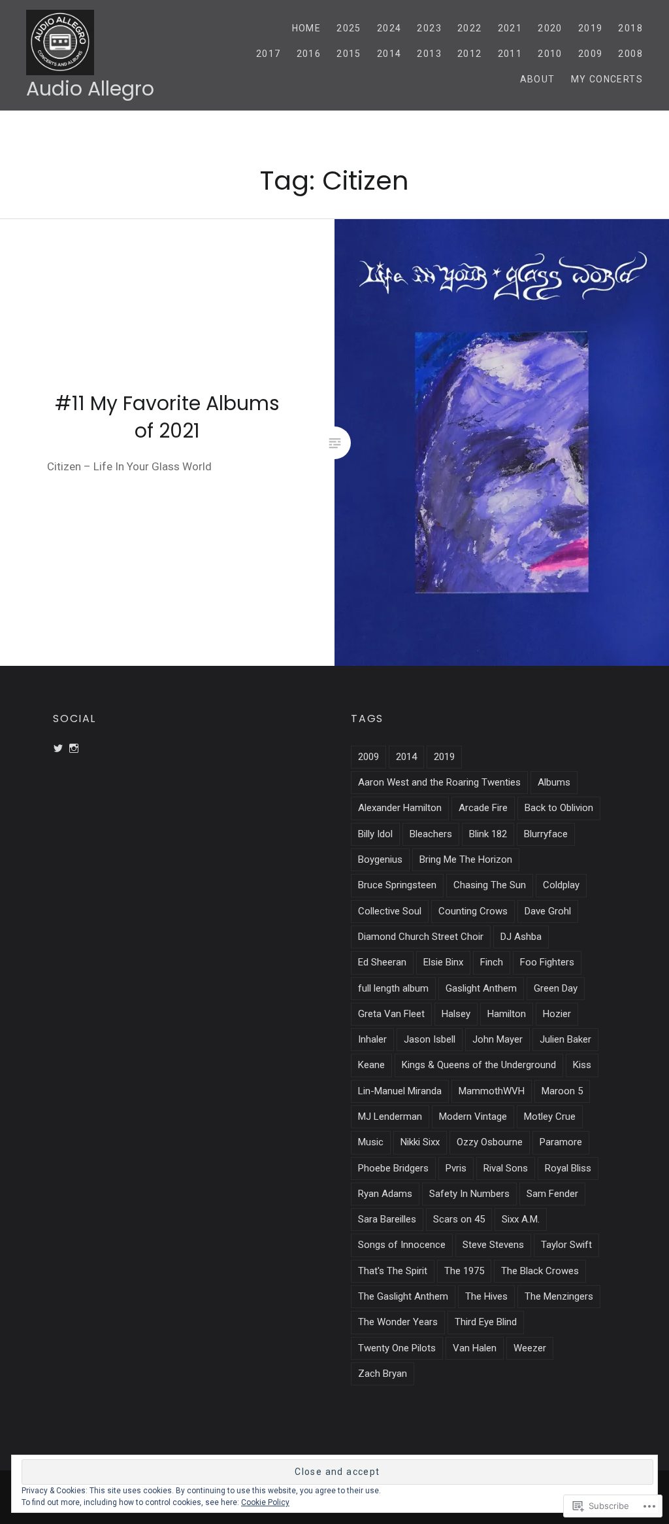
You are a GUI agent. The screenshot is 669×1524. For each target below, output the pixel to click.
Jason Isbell (429, 1039)
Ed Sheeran (382, 962)
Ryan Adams (385, 1194)
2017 (268, 53)
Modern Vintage (473, 1116)
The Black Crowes (540, 1271)
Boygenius (380, 859)
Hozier (557, 1014)
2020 (550, 28)
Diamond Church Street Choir (420, 937)
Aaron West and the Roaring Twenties (439, 782)
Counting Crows (473, 911)
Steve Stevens (493, 1245)
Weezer (530, 1348)
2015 (348, 53)
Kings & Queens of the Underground (479, 1065)
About (537, 79)
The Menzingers (559, 1296)
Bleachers (431, 834)
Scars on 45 (459, 1219)
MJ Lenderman (390, 1116)
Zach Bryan (382, 1373)
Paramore (561, 1142)
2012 (469, 53)
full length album (393, 988)
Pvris (456, 1168)
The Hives (486, 1296)
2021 (510, 28)
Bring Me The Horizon (465, 859)
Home (306, 28)
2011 (510, 53)
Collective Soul (389, 911)
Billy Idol (375, 834)
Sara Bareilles (387, 1219)
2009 (590, 53)
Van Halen (475, 1348)
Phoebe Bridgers (393, 1168)
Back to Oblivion (559, 808)
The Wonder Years (398, 1322)
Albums (554, 782)
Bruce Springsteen (397, 885)
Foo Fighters (547, 962)
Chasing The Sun (489, 885)
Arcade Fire (483, 808)
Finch (491, 962)
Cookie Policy (265, 1502)
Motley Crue (550, 1116)
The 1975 (464, 1271)
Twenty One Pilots (397, 1348)
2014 (389, 53)
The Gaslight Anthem (403, 1296)
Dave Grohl (548, 911)
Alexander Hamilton (400, 808)
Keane (371, 1065)
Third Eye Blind (486, 1322)
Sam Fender (552, 1194)
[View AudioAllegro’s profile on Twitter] (58, 748)
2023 (429, 28)
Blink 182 (488, 834)
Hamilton (506, 1014)
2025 (348, 28)
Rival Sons (505, 1168)
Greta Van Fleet (391, 1014)
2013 (429, 53)
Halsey (456, 1014)
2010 (550, 53)
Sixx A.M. (521, 1219)
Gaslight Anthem (481, 988)
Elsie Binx (443, 962)
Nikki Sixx (420, 1142)
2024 (389, 28)
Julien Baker (565, 1039)
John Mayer (497, 1039)
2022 (469, 28)
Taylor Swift (566, 1245)
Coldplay (561, 885)
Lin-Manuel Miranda (400, 1091)
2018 (630, 28)
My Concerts (607, 79)
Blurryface (546, 834)
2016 (309, 53)
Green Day (556, 988)
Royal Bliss (568, 1168)
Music (370, 1142)
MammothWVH (492, 1091)
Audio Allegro (90, 89)
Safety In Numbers (469, 1194)
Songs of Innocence (402, 1245)
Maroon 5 (562, 1091)
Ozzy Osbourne (490, 1142)
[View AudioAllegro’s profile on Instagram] (74, 748)
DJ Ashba (521, 937)
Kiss (582, 1065)
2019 (590, 28)
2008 (630, 53)
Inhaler (372, 1039)
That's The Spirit (392, 1271)
